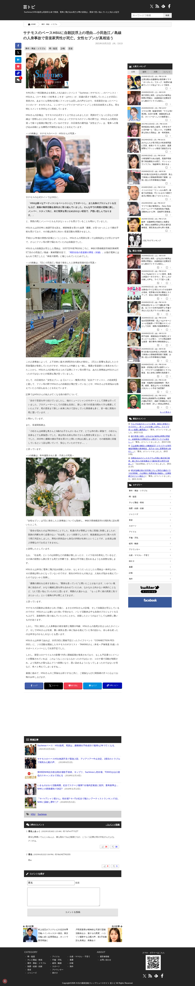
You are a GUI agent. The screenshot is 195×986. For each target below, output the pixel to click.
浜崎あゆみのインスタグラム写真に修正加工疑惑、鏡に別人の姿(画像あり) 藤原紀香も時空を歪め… (149, 461)
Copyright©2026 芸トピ (97, 983)
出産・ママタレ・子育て (139, 555)
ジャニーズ (133, 514)
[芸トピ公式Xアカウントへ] (144, 976)
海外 (131, 579)
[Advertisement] (48, 715)
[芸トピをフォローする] (151, 6)
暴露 (131, 567)
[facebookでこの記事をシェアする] (18, 45)
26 (106, 847)
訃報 (63, 48)
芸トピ (29, 7)
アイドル (132, 532)
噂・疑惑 (53, 48)
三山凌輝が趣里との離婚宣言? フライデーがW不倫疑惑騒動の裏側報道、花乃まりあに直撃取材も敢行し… (149, 448)
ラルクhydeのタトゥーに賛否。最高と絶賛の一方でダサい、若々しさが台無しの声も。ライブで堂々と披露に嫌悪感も (149, 427)
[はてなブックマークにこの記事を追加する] (18, 59)
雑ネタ (131, 561)
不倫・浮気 (133, 538)
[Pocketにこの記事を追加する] (18, 66)
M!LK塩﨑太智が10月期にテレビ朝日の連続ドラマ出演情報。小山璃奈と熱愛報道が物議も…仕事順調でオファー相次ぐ (149, 473)
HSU (33, 814)
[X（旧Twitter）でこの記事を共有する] (18, 52)
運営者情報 (104, 956)
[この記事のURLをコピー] (18, 73)
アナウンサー (134, 549)
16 (116, 847)
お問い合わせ (105, 960)
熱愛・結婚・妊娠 (136, 508)
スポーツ (132, 526)
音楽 (71, 48)
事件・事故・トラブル (49, 24)
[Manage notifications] (5, 981)
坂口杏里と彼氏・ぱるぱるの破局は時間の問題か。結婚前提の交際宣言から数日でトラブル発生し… (149, 439)
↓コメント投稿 (113, 824)
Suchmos (42, 814)
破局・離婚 (133, 543)
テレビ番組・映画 (136, 502)
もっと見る (165, 412)
